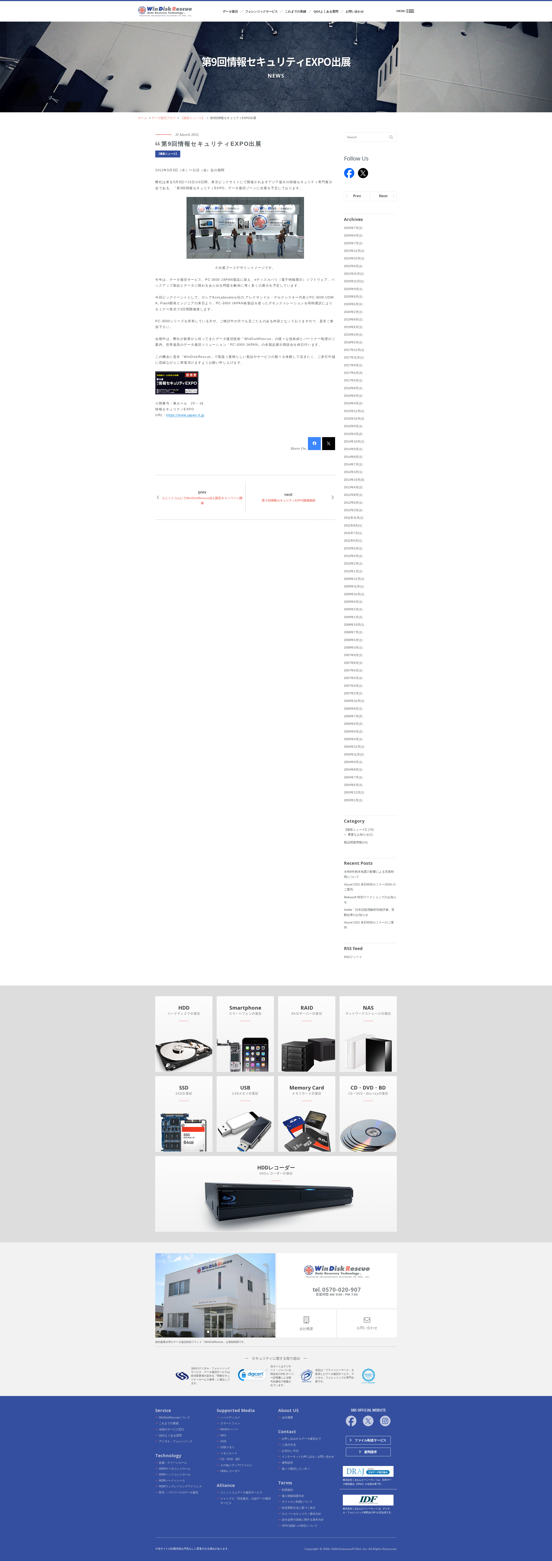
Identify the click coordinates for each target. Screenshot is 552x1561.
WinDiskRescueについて (174, 1417)
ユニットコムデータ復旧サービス (241, 1492)
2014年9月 (353, 449)
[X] (363, 173)
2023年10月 (354, 258)
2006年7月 (353, 716)
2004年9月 (353, 762)
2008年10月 (354, 624)
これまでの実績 (169, 1423)
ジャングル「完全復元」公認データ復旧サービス (245, 1501)
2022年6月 (353, 266)
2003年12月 (354, 792)
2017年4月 (353, 380)
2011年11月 (353, 517)
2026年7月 (353, 228)
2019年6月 (353, 327)
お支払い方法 (290, 1450)
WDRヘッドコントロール (175, 1474)
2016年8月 (353, 388)
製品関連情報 (356, 842)
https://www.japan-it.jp (185, 415)
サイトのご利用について (297, 1501)
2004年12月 (354, 746)
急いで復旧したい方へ (296, 1468)
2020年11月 (354, 281)
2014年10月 (354, 441)
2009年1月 (353, 617)
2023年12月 (354, 250)
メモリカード (228, 1453)
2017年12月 (354, 350)
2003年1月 (353, 800)
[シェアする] (314, 443)
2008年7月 (353, 632)
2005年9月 (353, 731)
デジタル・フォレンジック (176, 1441)
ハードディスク (230, 1417)
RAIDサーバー (229, 1429)
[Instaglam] (385, 1421)
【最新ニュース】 (167, 153)
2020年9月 (353, 289)
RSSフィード (353, 957)
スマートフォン (230, 1423)
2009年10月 (354, 594)
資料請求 (287, 1462)
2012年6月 (353, 502)
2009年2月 (353, 609)
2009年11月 (354, 586)
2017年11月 (354, 357)
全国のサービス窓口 (171, 1429)
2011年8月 (353, 525)
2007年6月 (353, 670)
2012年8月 (353, 495)
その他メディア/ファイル (236, 1465)
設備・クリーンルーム (173, 1462)
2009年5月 (353, 601)
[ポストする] (328, 443)
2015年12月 (354, 411)
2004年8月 (353, 769)
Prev (357, 196)
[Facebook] (349, 173)
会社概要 (287, 1417)
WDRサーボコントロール (175, 1468)
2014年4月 (353, 472)
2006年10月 (354, 701)
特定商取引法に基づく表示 (298, 1507)
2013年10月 (354, 479)
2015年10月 (354, 418)
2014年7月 (353, 464)
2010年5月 (353, 556)
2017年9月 (353, 365)
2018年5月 (353, 342)
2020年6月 (353, 296)
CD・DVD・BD (230, 1459)
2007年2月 (353, 693)
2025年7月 (353, 243)
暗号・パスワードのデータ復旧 (178, 1492)
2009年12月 (354, 579)
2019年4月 (353, 334)
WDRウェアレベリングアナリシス (180, 1486)
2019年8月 (353, 319)
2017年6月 (353, 372)
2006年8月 (353, 708)
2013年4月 (353, 487)
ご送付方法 (289, 1444)
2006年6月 (353, 723)
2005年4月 (353, 739)
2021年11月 (354, 273)
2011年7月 (353, 533)
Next (383, 196)
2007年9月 (353, 655)
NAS (223, 1435)
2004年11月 (354, 754)
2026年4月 (353, 235)
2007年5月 (353, 678)
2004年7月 (353, 777)
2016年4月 (353, 403)
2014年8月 (353, 456)
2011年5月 (353, 540)
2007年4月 (353, 685)
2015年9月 (353, 426)
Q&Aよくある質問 (170, 1435)
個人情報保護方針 (293, 1496)
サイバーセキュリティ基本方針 (301, 1513)
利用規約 (287, 1489)
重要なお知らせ (360, 834)
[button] (253, 1376)
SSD (223, 1441)
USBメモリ (227, 1447)
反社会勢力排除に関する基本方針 (303, 1519)
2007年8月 (353, 663)
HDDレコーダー (230, 1471)
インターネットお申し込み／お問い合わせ (308, 1456)
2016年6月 (353, 395)
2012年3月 (353, 510)
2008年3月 (353, 647)
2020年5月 (353, 304)
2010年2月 (353, 563)
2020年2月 (353, 312)
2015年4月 (353, 434)
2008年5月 (353, 640)
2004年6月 (353, 785)
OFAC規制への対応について (299, 1525)
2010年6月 (353, 548)
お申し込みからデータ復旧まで (301, 1438)
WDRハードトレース (172, 1480)
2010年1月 (353, 571)
